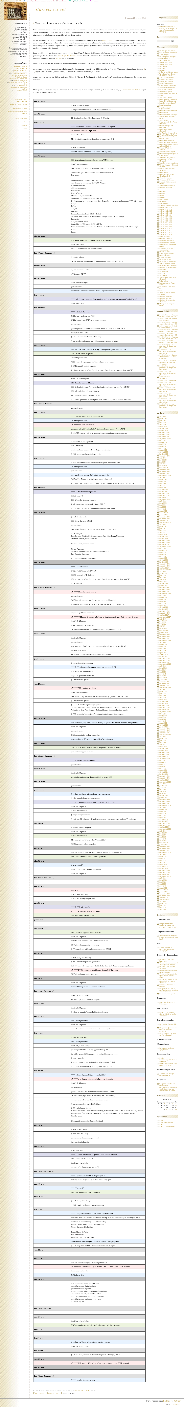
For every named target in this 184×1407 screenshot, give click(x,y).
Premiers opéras (165, 105)
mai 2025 (162, 446)
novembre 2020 (164, 542)
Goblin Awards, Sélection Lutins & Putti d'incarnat (168, 100)
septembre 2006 (165, 876)
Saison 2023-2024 (165, 235)
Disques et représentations (168, 205)
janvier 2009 (163, 821)
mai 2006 (162, 884)
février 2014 (163, 701)
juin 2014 (162, 693)
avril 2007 (162, 862)
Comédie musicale (165, 178)
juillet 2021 (163, 526)
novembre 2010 (164, 778)
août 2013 (162, 713)
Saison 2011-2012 (165, 211)
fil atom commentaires (167, 1126)
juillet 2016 (163, 644)
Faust (161, 95)
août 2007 (162, 854)
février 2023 (163, 489)
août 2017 (162, 619)
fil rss (161, 1120)
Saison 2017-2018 (165, 223)
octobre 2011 (163, 756)
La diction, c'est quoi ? (167, 994)
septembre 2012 (165, 735)
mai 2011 (162, 766)
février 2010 (163, 795)
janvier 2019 (163, 585)
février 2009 (163, 819)
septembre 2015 (165, 664)
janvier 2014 (163, 703)
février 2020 (163, 560)
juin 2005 (162, 905)
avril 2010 (162, 792)
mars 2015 (163, 676)
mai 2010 (162, 790)
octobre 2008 (164, 827)
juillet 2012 (163, 739)
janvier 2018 (163, 609)
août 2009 (162, 807)
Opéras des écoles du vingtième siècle (167, 175)
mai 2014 (162, 695)
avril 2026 (162, 424)
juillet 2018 (163, 597)
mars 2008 (163, 841)
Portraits (162, 197)
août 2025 (162, 440)
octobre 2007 (164, 851)
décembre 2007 (164, 847)
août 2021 (162, 525)
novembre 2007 (164, 849)
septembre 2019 (165, 570)
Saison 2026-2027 (165, 64)
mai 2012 (162, 743)
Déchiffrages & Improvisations (164, 59)
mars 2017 (163, 629)
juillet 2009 (163, 809)
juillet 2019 (163, 574)
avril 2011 (162, 768)
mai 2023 (162, 483)
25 (167, 1109)
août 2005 (162, 902)
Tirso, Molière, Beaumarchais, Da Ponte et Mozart (168, 122)
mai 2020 (162, 554)
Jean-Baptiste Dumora (67, 55)
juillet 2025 (163, 442)
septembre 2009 (165, 805)
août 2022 (162, 501)
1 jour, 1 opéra (164, 55)
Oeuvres (162, 191)
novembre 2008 (164, 825)
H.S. (160, 290)
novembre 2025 (164, 434)
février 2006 (163, 890)
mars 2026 (163, 426)
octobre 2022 (164, 497)
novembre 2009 (164, 801)
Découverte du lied (165, 83)
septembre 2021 (165, 523)
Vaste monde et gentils (167, 292)
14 (176, 1105)
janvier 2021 (163, 538)
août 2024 (162, 458)
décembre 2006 (164, 870)
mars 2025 (163, 450)
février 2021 (163, 536)
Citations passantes (166, 80)
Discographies (164, 203)
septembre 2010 (165, 782)
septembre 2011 (165, 758)
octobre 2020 (164, 544)
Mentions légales (21, 118)
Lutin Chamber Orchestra (168, 265)
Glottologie (163, 201)
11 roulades (39, 1393)
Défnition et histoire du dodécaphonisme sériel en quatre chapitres (168, 990)
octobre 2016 (164, 638)
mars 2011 (163, 770)
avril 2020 (162, 556)
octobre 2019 (164, 568)
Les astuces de (20, 108)
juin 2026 (162, 420)
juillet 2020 (163, 550)
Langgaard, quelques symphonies (166, 1049)
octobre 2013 (164, 709)
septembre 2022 (165, 499)
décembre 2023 (164, 470)
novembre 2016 (164, 637)
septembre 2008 (165, 829)
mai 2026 (162, 422)
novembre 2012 (164, 731)
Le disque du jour (165, 260)
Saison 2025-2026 (165, 62)
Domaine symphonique (167, 242)
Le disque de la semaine (167, 262)
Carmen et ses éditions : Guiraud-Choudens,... (168, 356)
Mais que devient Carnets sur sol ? (168, 315)
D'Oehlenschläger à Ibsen (168, 72)
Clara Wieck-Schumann (167, 86)
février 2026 (163, 428)
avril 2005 (162, 909)
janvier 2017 (163, 632)
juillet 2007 (163, 856)
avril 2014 (162, 697)
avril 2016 (162, 650)
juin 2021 (162, 528)
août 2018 (162, 595)
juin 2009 (162, 811)
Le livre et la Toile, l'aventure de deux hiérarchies (16, 71)
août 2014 (162, 689)
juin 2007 (162, 858)
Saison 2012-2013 (165, 213)
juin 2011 (162, 764)
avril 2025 (162, 448)
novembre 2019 (164, 566)
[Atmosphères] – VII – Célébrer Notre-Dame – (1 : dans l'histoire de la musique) (168, 29)
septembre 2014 (165, 688)
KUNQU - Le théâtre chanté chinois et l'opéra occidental (167, 1014)
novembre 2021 (164, 519)
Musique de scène (165, 187)
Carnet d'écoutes (165, 258)
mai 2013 (162, 719)
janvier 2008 (163, 845)
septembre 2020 (165, 546)
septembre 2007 (165, 852)
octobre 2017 (164, 615)
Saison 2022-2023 (165, 233)
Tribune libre (23, 122)
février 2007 (163, 866)
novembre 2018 (164, 589)
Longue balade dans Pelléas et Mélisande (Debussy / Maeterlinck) (167, 925)
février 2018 (163, 607)
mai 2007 (162, 860)
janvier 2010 (163, 797)
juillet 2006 (163, 880)
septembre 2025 (165, 438)
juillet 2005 (163, 903)
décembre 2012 (164, 729)
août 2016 (162, 642)
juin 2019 (162, 576)
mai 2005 (162, 907)
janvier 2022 (163, 515)
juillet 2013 (163, 715)
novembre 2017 (164, 613)
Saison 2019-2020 (165, 227)
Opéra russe (163, 172)
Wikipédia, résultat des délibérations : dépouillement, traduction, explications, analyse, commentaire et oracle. (168, 1087)
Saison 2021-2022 (165, 231)
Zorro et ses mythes (166, 78)
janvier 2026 (163, 430)
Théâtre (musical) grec (167, 185)
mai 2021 (162, 530)
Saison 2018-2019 (165, 225)
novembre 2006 (164, 872)
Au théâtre (163, 275)
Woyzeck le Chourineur (18, 79)
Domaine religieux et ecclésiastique (166, 249)
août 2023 (162, 477)
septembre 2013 (165, 711)
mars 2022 (163, 511)
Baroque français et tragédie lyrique (166, 107)
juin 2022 (162, 505)
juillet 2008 (163, 833)
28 (176, 1109)
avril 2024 (162, 464)
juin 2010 (162, 788)
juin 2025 (162, 444)
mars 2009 (163, 817)
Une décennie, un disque (168, 53)
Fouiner (160, 37)
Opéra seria (163, 112)
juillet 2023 (163, 479)
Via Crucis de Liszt (165, 97)
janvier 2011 (163, 774)
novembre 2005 (164, 896)
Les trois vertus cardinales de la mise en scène (18, 87)
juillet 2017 (163, 621)
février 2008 (163, 843)
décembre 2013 (164, 705)
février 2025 (163, 452)
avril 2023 (162, 485)
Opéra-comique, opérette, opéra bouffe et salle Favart (168, 975)
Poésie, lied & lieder (166, 81)
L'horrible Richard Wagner (168, 135)
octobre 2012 (164, 733)
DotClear (177, 1401)
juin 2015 (162, 670)
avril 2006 (162, 886)
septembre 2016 (165, 640)
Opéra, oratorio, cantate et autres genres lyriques (168, 963)
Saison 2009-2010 (165, 207)
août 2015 (162, 666)
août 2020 (162, 548)
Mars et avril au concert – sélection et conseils (58, 23)
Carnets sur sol (51, 9)
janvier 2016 (163, 656)
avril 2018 (162, 603)
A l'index (162, 294)
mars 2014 (163, 699)
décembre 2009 (164, 799)
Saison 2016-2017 (165, 221)
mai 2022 (162, 507)
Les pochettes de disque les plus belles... (167, 346)
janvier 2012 (163, 750)
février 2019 (163, 583)
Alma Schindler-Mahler (167, 87)
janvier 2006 (163, 892)
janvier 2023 (163, 491)
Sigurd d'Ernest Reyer (167, 151)
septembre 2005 (165, 900)
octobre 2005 (164, 898)
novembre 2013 (164, 707)
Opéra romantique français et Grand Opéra (168, 145)
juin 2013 (162, 717)
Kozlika (166, 1401)
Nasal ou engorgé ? (20, 80)
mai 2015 (162, 672)
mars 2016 (163, 652)
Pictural (162, 273)
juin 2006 (162, 882)
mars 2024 (163, 466)
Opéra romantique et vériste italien (166, 137)
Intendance (163, 66)
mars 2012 (163, 746)
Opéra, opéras (164, 252)
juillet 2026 (163, 418)
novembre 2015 (164, 660)
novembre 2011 (164, 754)
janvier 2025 (163, 454)
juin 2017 (162, 623)
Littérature (162, 70)
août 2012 (162, 737)
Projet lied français (165, 89)
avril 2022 (162, 509)
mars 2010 (163, 794)
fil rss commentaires (166, 1122)
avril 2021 (162, 532)
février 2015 (163, 678)
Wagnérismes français (167, 157)
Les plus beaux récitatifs (167, 103)
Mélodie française (165, 91)
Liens (25, 129)
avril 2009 (162, 815)
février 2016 (163, 654)
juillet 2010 (163, 786)
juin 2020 (162, 552)
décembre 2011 (164, 752)
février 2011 (163, 772)
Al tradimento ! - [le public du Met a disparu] (168, 1034)
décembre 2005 (164, 894)
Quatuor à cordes (165, 238)
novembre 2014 (164, 684)
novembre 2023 (164, 472)
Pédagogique (163, 199)
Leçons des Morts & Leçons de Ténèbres (19, 74)
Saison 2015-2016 (82, 1390)
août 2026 (162, 417)
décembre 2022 (164, 493)
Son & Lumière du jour (167, 263)
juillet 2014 (163, 691)
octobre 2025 (164, 436)
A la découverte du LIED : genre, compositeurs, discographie (168, 949)
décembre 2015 (164, 658)
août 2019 (162, 572)
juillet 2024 (163, 460)
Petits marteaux (164, 236)
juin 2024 (162, 462)
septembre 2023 (165, 475)
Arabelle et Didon (21, 77)
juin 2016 (162, 646)
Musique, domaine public (18, 104)
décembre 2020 (164, 540)
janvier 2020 (163, 562)
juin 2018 (162, 599)
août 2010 (162, 784)
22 (158, 1109)
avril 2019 (162, 580)
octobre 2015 (164, 662)
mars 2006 (163, 888)
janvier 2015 (163, 680)
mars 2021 (163, 534)
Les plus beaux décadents (168, 163)
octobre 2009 (164, 803)
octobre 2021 (164, 521)
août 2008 (162, 831)
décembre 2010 (164, 776)
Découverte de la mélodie (168, 93)
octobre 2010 (164, 780)
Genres (162, 193)
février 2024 (163, 468)
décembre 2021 (164, 517)
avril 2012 (162, 745)
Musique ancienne (165, 296)
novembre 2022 (164, 495)
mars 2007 (163, 864)
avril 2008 (162, 839)
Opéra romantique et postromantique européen (168, 141)
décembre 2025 (164, 432)
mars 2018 (163, 605)
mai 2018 (162, 601)
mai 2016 (162, 648)
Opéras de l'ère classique (168, 114)
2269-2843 (175, 1404)
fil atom (161, 1124)
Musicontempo (164, 256)
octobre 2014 (164, 686)
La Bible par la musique (167, 57)
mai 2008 (162, 837)
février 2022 (163, 513)
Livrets (161, 195)
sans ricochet (53, 1393)
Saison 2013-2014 (165, 215)
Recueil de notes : (21, 100)
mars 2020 (163, 558)
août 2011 (162, 760)
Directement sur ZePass (131, 89)
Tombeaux (163, 378)
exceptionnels (107, 40)
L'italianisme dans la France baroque (20, 67)
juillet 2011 (162, 762)
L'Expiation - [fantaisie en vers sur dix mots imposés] (168, 1029)
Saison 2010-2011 (165, 209)
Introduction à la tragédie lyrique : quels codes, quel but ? (168, 937)
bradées (59, 58)
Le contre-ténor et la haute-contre (166, 960)
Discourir (162, 269)
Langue (162, 68)
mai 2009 (162, 813)
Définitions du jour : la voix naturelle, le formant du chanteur (168, 981)
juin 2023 (162, 481)
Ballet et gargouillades (167, 254)
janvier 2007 (163, 868)
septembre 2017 (165, 617)
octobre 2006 (164, 874)
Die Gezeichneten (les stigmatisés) (167, 169)
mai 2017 (162, 625)
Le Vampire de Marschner (168, 133)
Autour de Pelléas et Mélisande (166, 160)
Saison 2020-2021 (165, 229)
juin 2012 (162, 741)
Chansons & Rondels (166, 180)
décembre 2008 (164, 823)
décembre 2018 (164, 587)
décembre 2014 (164, 682)
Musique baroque (165, 298)
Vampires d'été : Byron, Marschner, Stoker (167, 75)
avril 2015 (162, 674)
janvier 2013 (163, 727)
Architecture (163, 271)
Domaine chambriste (166, 240)
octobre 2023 (164, 474)
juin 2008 (162, 835)
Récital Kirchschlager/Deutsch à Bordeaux (168, 1059)
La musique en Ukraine (167, 51)
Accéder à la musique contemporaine (167, 1074)
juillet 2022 (163, 503)
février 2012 (163, 748)
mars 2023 (163, 487)
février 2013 (163, 725)
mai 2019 (162, 578)
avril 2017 (162, 627)
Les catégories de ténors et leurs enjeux (168, 971)
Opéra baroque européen (168, 110)
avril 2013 (162, 721)
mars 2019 (163, 581)
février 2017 (163, 631)
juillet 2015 (163, 668)
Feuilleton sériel (21, 91)
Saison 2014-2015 (165, 217)
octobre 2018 (164, 591)
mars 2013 (163, 723)
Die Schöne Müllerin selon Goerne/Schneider (168, 1064)
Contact (24, 125)
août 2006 (162, 878)
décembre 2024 (164, 456)
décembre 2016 (164, 635)
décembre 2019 (164, 564)
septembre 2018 (165, 593)
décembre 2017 (164, 611)
